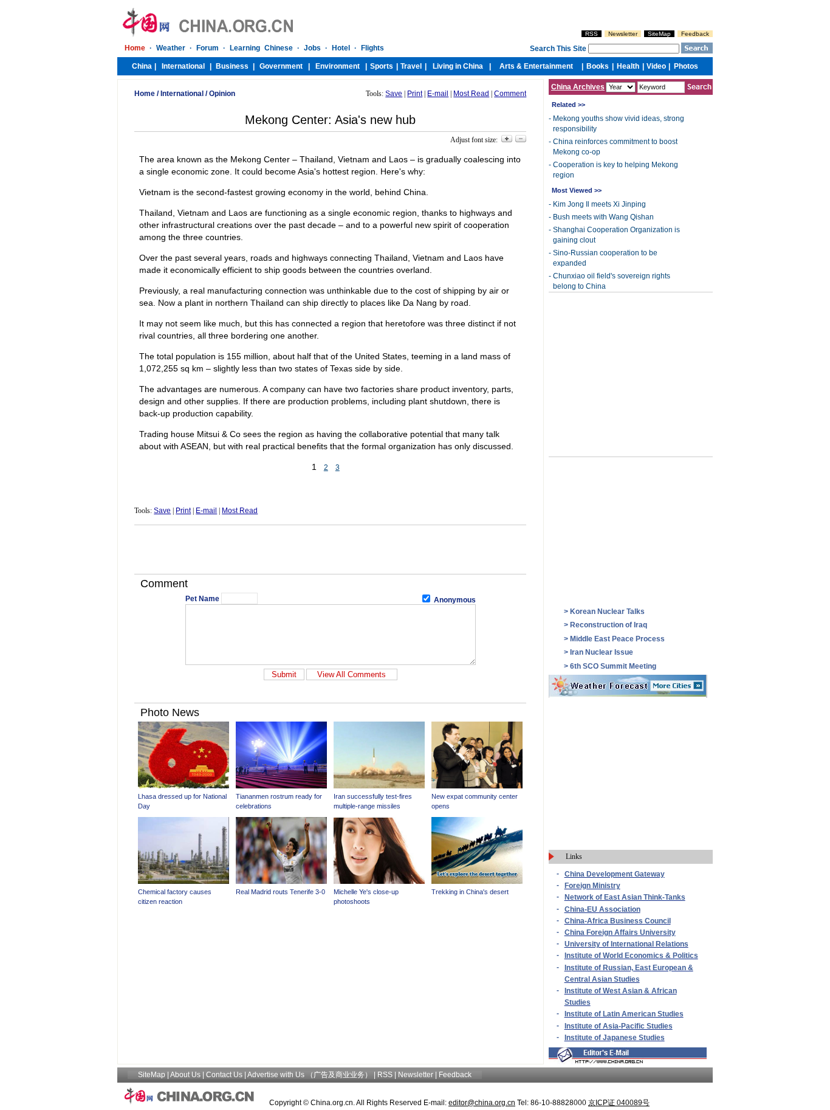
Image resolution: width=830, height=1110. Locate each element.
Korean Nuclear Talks (607, 611)
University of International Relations (626, 944)
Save (393, 93)
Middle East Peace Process (617, 639)
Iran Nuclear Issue (601, 652)
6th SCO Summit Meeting (613, 666)
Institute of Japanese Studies (614, 1037)
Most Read (471, 93)
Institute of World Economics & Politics (631, 955)
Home (144, 93)
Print (414, 93)
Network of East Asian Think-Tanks (624, 897)
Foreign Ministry (592, 885)
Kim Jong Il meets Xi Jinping (599, 204)
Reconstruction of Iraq (608, 625)
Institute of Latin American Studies (624, 1014)
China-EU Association (602, 909)
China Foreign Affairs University (620, 932)
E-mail (437, 93)
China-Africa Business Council (617, 921)
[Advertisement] (330, 549)
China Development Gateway (614, 874)
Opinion (222, 93)
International (182, 93)
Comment (510, 93)
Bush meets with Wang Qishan (603, 217)
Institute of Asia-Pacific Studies (618, 1026)
